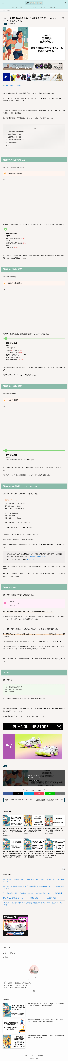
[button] (8, 793)
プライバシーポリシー (30, 1055)
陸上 (5, 23)
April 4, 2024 (30, 559)
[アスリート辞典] (34, 3)
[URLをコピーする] (60, 793)
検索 (63, 869)
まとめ (10, 145)
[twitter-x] (34, 991)
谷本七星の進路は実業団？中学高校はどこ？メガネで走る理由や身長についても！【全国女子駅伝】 (32, 893)
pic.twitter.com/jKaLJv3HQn (38, 556)
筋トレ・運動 (10, 953)
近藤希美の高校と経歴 (14, 134)
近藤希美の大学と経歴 (14, 137)
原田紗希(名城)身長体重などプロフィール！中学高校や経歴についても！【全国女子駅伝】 (30, 898)
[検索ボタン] (65, 3)
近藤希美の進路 (12, 142)
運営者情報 (40, 1055)
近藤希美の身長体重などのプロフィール (20, 139)
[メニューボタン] (3, 3)
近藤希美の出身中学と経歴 (16, 131)
